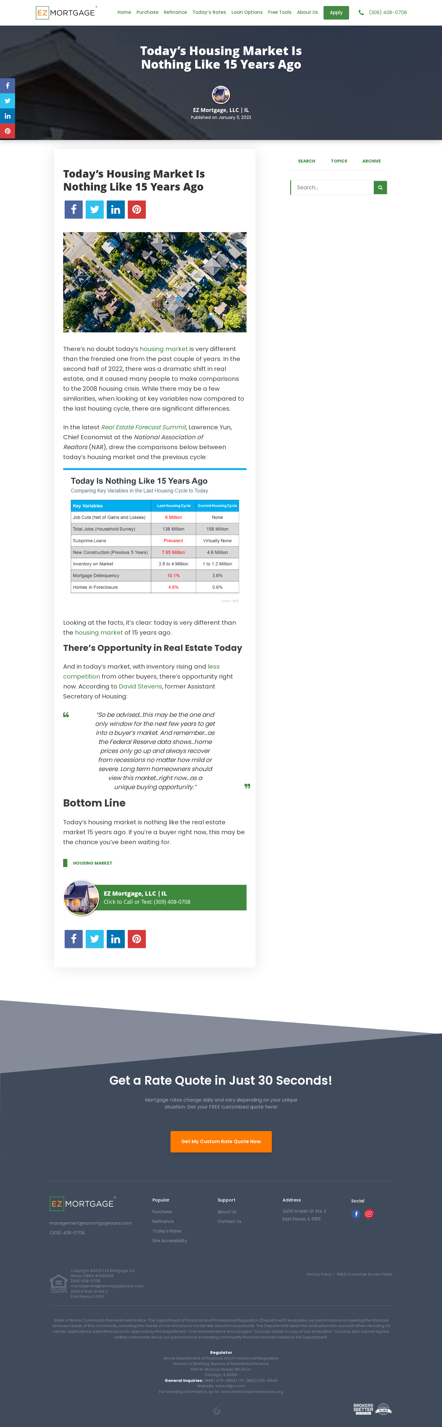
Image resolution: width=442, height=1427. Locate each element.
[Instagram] (369, 1217)
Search (306, 161)
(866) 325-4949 (261, 1380)
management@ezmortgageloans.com (91, 1223)
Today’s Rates (209, 12)
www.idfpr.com (230, 1386)
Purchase (147, 12)
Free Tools (280, 12)
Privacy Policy (319, 1274)
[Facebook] (356, 1217)
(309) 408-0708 (388, 12)
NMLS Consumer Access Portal (364, 1274)
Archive (371, 161)
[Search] (380, 187)
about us (227, 1212)
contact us (229, 1221)
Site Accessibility (169, 1241)
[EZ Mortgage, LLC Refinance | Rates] (83, 1203)
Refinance (175, 12)
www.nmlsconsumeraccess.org (251, 1391)
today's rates (167, 1231)
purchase (162, 1212)
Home (124, 12)
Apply (336, 12)
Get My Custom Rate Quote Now (221, 1141)
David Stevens (140, 686)
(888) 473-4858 (219, 1380)
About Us (307, 12)
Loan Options (247, 12)
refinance (163, 1221)
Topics (339, 161)
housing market (164, 349)
